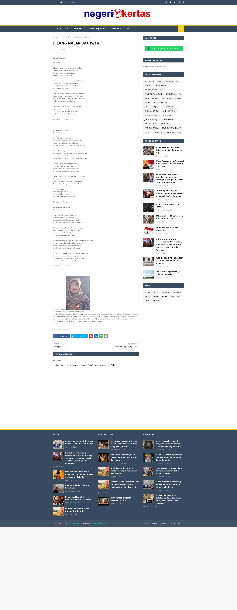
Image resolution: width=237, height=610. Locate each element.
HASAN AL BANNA (152, 111)
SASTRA (147, 292)
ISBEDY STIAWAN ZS (152, 115)
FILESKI (147, 102)
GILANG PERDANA (160, 102)
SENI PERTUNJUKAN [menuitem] (95, 28)
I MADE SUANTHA (168, 111)
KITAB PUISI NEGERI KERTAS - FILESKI (168, 205)
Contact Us (164, 523)
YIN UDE (148, 132)
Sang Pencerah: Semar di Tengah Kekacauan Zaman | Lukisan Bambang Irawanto (169, 444)
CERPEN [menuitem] (58, 28)
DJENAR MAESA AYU (173, 94)
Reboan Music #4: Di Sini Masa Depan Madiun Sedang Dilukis (79, 442)
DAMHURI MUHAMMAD (154, 94)
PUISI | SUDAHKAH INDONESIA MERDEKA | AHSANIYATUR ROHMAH (169, 261)
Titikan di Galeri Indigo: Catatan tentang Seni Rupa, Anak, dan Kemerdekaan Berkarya (169, 499)
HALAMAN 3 (65, 37)
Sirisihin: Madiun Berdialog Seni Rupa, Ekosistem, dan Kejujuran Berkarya (168, 484)
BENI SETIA (149, 85)
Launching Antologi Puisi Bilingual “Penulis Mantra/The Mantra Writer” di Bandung (170, 193)
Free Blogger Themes (101, 523)
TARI (172, 296)
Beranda (56, 37)
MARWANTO (165, 124)
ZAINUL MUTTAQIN (173, 132)
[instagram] (179, 2)
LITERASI (177, 292)
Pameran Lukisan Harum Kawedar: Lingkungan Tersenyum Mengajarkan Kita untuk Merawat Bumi (169, 178)
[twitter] (174, 2)
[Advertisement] (82, 568)
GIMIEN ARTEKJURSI (152, 107)
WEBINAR (156, 301)
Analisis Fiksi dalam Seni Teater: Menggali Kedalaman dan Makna (124, 471)
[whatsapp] (166, 2)
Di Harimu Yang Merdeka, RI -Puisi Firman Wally (169, 273)
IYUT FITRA (167, 115)
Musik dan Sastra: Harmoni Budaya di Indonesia (77, 510)
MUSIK (156, 292)
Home (55, 2)
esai (178, 296)
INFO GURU (166, 292)
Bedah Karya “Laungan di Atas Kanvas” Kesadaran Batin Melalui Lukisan (169, 471)
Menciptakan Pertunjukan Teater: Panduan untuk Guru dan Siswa (124, 457)
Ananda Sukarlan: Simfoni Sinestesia (77, 486)
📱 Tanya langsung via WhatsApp (163, 48)
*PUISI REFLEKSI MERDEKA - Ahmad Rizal (167, 228)
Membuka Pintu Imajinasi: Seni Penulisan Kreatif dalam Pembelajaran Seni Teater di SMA (125, 485)
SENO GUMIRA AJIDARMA (171, 128)
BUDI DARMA (161, 85)
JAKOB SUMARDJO (151, 119)
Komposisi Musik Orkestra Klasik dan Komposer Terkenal (79, 498)
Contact (71, 2)
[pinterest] (183, 2)
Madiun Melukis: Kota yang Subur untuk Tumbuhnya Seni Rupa (170, 150)
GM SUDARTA (168, 107)
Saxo (179, 523)
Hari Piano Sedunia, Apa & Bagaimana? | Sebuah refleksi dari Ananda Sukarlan (79, 474)
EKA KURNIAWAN (151, 98)
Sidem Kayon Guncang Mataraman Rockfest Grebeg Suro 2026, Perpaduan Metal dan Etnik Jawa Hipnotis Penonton (169, 244)
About (62, 2)
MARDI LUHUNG (151, 124)
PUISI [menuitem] (67, 28)
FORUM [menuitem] (77, 28)
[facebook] (170, 2)
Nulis (173, 523)
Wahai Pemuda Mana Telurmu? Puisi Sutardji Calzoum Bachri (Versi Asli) (170, 163)
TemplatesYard (73, 523)
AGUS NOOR (149, 81)
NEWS (155, 296)
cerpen (147, 296)
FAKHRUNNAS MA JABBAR (171, 98)
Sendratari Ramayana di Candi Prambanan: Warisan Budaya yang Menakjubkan (124, 444)
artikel (147, 301)
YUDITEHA (158, 132)
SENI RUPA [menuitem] (114, 28)
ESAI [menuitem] (127, 28)
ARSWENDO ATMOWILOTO (168, 81)
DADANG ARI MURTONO (154, 90)
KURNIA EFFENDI (168, 119)
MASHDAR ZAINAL (152, 128)
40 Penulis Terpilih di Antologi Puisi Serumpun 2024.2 (169, 217)
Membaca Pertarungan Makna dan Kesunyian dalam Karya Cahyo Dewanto (170, 457)
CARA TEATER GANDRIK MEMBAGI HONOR (121, 499)
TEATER (164, 296)
